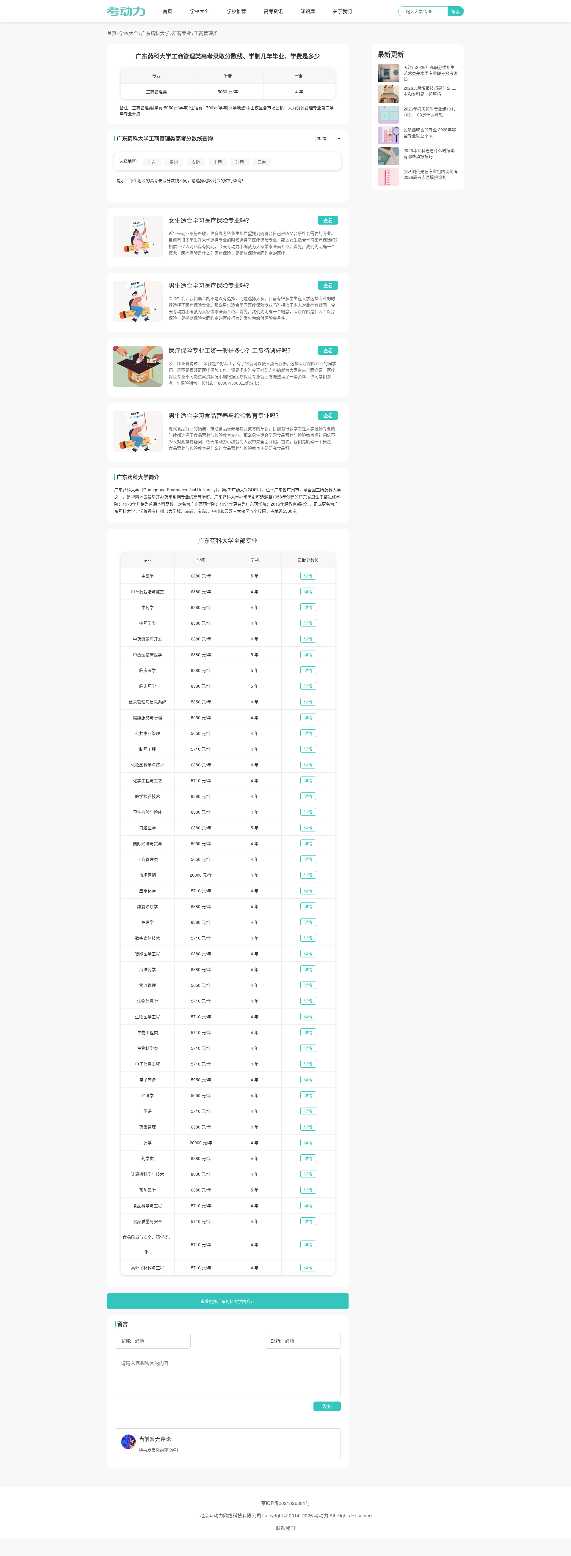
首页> (113, 33)
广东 (152, 162)
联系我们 (285, 1528)
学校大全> (130, 33)
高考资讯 (273, 11)
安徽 (196, 162)
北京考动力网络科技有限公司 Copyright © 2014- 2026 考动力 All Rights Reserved (285, 1515)
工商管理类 (206, 33)
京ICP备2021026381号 (285, 1503)
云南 (262, 162)
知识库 (308, 11)
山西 (218, 162)
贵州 (174, 162)
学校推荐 (236, 11)
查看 (328, 220)
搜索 (455, 11)
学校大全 (199, 11)
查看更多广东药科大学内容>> (227, 1301)
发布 (327, 1406)
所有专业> (183, 33)
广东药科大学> (156, 33)
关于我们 (342, 11)
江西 (240, 162)
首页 (167, 11)
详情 (308, 576)
